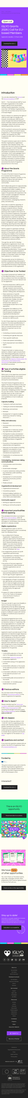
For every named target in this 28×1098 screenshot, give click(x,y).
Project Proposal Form (11, 708)
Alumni (14, 983)
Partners (14, 985)
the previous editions (14, 694)
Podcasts (14, 1006)
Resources (14, 999)
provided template (9, 711)
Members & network (14, 977)
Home (2, 11)
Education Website (14, 1027)
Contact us (14, 1047)
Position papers (14, 1010)
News (14, 1024)
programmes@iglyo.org (10, 747)
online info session (15, 657)
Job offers (14, 996)
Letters (14, 1004)
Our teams (14, 972)
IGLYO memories (14, 974)
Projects (14, 1021)
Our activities (14, 970)
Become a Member (14, 981)
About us (14, 967)
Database (14, 1018)
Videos (14, 1015)
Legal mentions (14, 1054)
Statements (14, 1014)
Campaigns (14, 994)
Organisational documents (14, 1049)
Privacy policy (14, 1056)
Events (14, 990)
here (18, 549)
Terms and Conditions (10, 517)
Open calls (14, 992)
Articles (14, 1002)
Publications (14, 1012)
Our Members (14, 979)
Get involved (8, 11)
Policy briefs (14, 1008)
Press (14, 1052)
